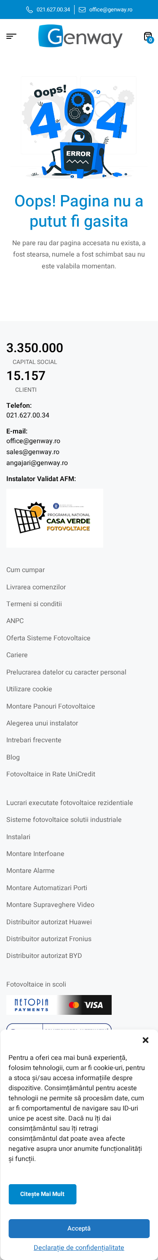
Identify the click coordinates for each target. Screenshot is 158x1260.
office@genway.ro (33, 441)
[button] (145, 1040)
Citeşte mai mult (42, 1194)
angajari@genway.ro (37, 463)
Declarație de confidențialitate (79, 1248)
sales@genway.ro (32, 452)
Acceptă (79, 1228)
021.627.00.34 (27, 415)
